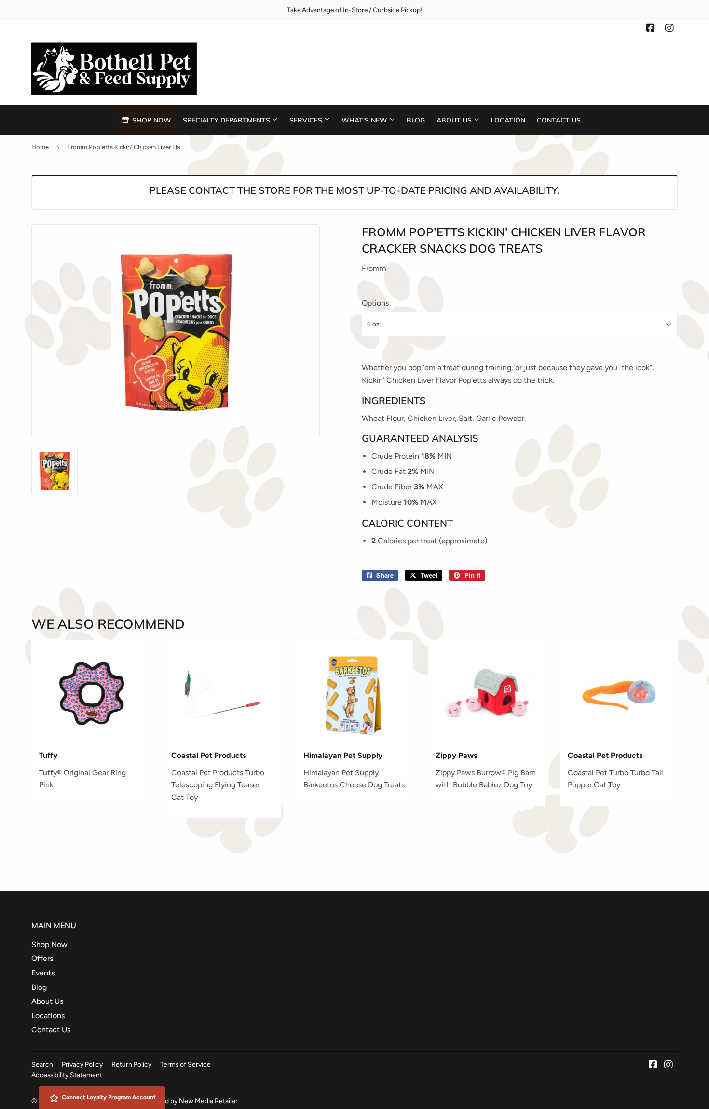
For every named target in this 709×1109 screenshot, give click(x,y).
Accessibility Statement (66, 1075)
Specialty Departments (227, 120)
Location (508, 120)
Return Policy (131, 1064)
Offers (42, 958)
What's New (365, 120)
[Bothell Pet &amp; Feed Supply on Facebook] (650, 29)
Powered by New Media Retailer (190, 1101)
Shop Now (150, 120)
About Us (455, 120)
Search (42, 1064)
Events (43, 972)
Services (306, 120)
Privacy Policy (82, 1064)
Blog (416, 120)
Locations (48, 1015)
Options (375, 303)
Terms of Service (185, 1064)
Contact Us (559, 120)
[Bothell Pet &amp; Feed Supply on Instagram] (669, 29)
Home (40, 146)
